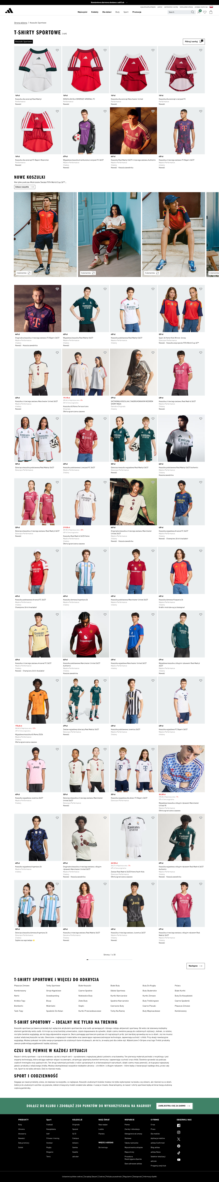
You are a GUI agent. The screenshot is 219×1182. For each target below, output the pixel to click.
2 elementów (21, 273)
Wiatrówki (50, 1006)
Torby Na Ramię (118, 1011)
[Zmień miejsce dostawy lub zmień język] (211, 7)
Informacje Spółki (150, 1177)
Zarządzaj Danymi (90, 1177)
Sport (126, 12)
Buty (117, 12)
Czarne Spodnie (85, 991)
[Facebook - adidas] (189, 1125)
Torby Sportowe (53, 986)
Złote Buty (82, 1001)
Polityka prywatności (114, 1177)
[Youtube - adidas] (189, 1160)
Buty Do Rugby (149, 986)
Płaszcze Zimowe (21, 986)
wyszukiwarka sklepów (148, 7)
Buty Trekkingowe (151, 1001)
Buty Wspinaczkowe (151, 1011)
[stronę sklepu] (9, 11)
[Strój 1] (45, 234)
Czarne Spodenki (182, 1001)
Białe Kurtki (180, 991)
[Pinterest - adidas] (189, 1146)
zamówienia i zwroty (171, 7)
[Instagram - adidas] (189, 1132)
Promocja (136, 12)
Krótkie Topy (19, 1001)
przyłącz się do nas (201, 7)
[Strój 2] (109, 234)
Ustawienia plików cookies (72, 1177)
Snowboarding (52, 996)
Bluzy (48, 1001)
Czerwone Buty (117, 1006)
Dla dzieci (106, 12)
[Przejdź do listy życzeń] (205, 12)
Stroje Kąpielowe (53, 991)
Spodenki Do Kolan (54, 1011)
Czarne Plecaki (149, 1006)
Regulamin (127, 1177)
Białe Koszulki (84, 986)
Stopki (81, 1006)
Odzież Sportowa (118, 991)
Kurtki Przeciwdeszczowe (89, 1011)
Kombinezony (20, 991)
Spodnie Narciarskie (120, 1001)
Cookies (102, 1177)
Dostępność (137, 1177)
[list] (98, 42)
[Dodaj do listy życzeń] (57, 50)
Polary (177, 986)
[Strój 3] (173, 234)
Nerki (16, 996)
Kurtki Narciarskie (119, 996)
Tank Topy (18, 1011)
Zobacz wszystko (22, 187)
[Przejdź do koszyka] (211, 12)
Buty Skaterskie (150, 991)
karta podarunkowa (186, 7)
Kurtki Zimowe (149, 996)
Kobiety (94, 12)
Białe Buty (115, 986)
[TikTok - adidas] (189, 1153)
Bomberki (18, 1006)
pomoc (160, 7)
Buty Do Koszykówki (184, 996)
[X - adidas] (189, 1139)
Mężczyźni (82, 12)
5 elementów (86, 273)
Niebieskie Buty (85, 996)
